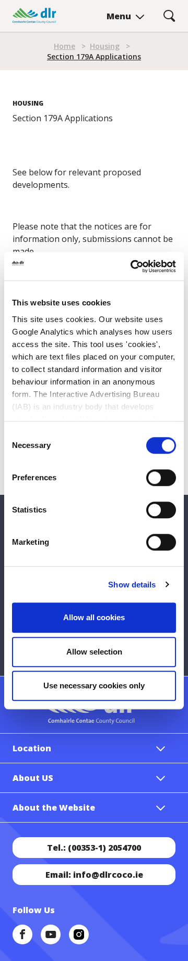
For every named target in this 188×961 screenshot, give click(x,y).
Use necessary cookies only (94, 685)
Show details (132, 584)
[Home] (34, 16)
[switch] (161, 477)
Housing (105, 46)
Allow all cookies (94, 617)
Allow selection (94, 651)
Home (64, 46)
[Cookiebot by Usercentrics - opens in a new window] (132, 266)
